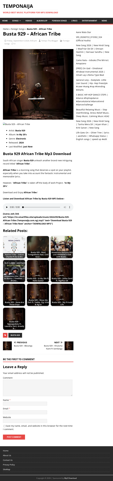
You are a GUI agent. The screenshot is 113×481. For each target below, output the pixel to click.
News (104, 20)
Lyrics (74, 20)
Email (6, 408)
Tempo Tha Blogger (49, 40)
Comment (8, 377)
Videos (28, 20)
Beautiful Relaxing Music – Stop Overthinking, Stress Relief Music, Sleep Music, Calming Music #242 (92, 113)
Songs (15, 20)
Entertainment (89, 20)
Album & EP (42, 20)
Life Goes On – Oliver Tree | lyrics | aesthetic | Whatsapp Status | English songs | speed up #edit (92, 136)
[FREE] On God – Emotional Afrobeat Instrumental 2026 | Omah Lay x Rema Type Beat (90, 71)
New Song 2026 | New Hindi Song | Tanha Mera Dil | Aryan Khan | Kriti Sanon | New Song (92, 124)
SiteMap (6, 469)
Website (7, 417)
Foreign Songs (59, 20)
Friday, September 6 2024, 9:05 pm (22, 40)
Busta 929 (15, 335)
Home (5, 20)
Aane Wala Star (83, 32)
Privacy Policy (9, 464)
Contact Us (8, 460)
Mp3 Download (70, 478)
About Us (7, 455)
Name (6, 400)
